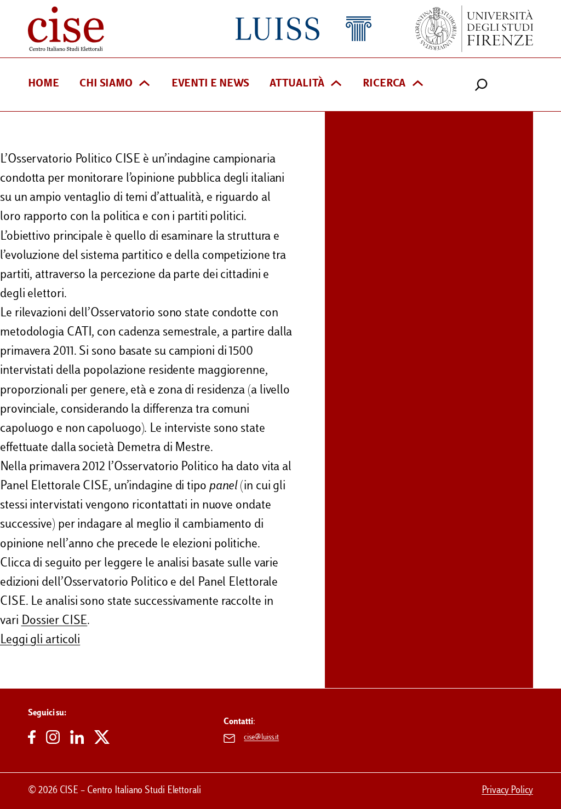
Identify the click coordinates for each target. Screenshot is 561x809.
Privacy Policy (507, 791)
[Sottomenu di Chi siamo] (144, 84)
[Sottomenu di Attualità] (336, 84)
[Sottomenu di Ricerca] (417, 84)
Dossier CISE (54, 621)
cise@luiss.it (261, 738)
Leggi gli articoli (40, 640)
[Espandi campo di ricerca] (481, 84)
